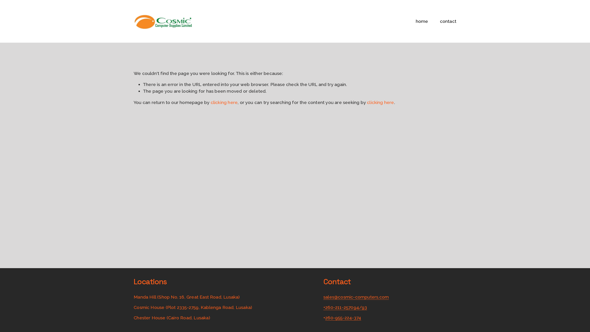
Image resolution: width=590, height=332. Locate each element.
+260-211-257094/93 (345, 307)
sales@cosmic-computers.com (356, 297)
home (422, 21)
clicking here (224, 102)
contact (448, 21)
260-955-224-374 (343, 317)
